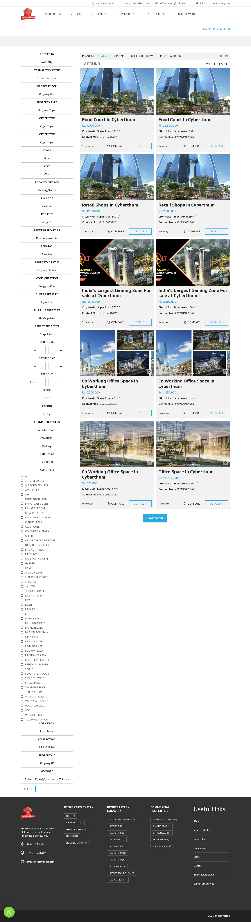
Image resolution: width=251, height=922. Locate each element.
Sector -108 (117, 859)
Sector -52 (117, 833)
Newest (102, 56)
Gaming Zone (161, 826)
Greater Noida (76, 829)
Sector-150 (117, 866)
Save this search (216, 63)
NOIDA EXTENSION (76, 843)
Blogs (197, 856)
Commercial (200, 847)
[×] (9, 912)
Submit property (215, 28)
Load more (155, 518)
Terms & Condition (204, 874)
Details (139, 146)
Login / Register (221, 3)
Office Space (161, 833)
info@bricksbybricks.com (173, 3)
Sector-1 (116, 826)
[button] (47, 62)
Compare (117, 146)
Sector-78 (117, 839)
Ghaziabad (74, 822)
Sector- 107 (118, 853)
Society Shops (162, 846)
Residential (199, 838)
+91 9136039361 (106, 3)
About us (198, 821)
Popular (118, 56)
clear (28, 788)
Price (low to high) (171, 56)
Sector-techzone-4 (122, 873)
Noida (72, 836)
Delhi (70, 816)
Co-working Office (165, 819)
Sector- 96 (117, 846)
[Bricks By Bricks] (28, 14)
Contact (198, 865)
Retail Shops (161, 839)
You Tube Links (202, 830)
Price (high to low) (141, 56)
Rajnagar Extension (122, 819)
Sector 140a (118, 879)
